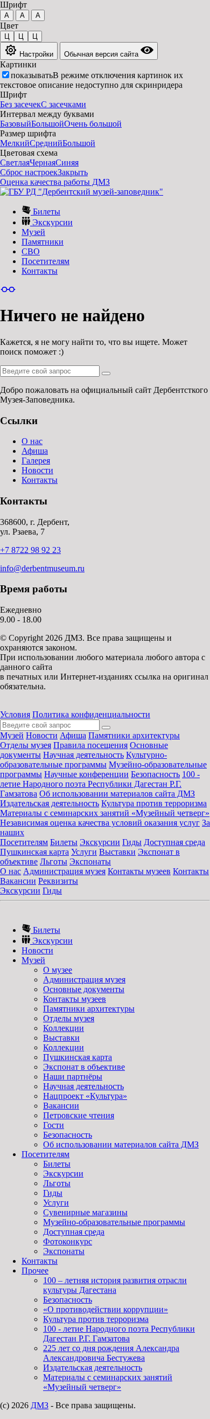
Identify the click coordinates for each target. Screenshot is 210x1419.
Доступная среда (174, 842)
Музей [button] (33, 960)
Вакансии (18, 880)
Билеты (45, 211)
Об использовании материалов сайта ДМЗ (117, 793)
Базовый (15, 123)
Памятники (43, 241)
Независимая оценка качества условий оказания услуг (100, 822)
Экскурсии (51, 222)
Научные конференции (86, 774)
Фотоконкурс (67, 1241)
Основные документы (83, 989)
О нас (32, 441)
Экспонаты (90, 861)
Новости (37, 470)
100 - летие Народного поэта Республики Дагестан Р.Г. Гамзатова (100, 784)
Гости (53, 1125)
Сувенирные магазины (85, 1212)
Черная (42, 162)
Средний (46, 143)
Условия (15, 714)
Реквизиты (58, 880)
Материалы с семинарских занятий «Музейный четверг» (104, 813)
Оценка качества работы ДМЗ (55, 181)
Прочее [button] (35, 1270)
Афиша (35, 450)
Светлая (15, 162)
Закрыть (73, 172)
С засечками (63, 104)
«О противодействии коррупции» (105, 1309)
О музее (57, 969)
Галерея (36, 460)
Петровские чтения (78, 1115)
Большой (47, 123)
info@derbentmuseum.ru (42, 568)
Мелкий (15, 143)
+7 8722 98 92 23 (30, 550)
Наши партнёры (72, 1076)
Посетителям (45, 261)
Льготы (53, 861)
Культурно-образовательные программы (83, 759)
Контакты (40, 270)
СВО (31, 251)
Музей (33, 232)
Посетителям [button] (45, 1154)
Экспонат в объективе (84, 1066)
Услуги (84, 851)
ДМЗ (39, 1405)
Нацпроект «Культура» (85, 1095)
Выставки (117, 851)
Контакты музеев (139, 871)
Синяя (67, 162)
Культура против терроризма (154, 803)
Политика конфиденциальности (91, 714)
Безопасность (155, 774)
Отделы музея (25, 745)
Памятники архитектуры (134, 735)
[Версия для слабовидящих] (8, 289)
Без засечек (20, 104)
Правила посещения (90, 745)
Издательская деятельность (49, 803)
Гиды (132, 842)
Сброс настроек (29, 172)
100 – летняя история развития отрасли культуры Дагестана (115, 1285)
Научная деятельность (83, 754)
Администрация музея (64, 871)
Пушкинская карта (34, 851)
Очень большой (93, 123)
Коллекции (63, 1028)
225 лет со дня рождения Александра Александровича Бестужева (111, 1353)
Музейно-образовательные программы (114, 1222)
